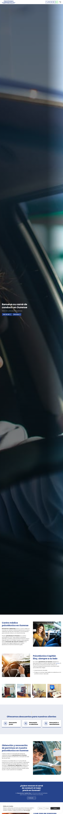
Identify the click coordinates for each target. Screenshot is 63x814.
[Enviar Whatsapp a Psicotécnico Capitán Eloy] (57, 2)
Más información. (27, 810)
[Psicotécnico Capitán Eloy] (8, 2)
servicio (57, 663)
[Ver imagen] (9, 691)
